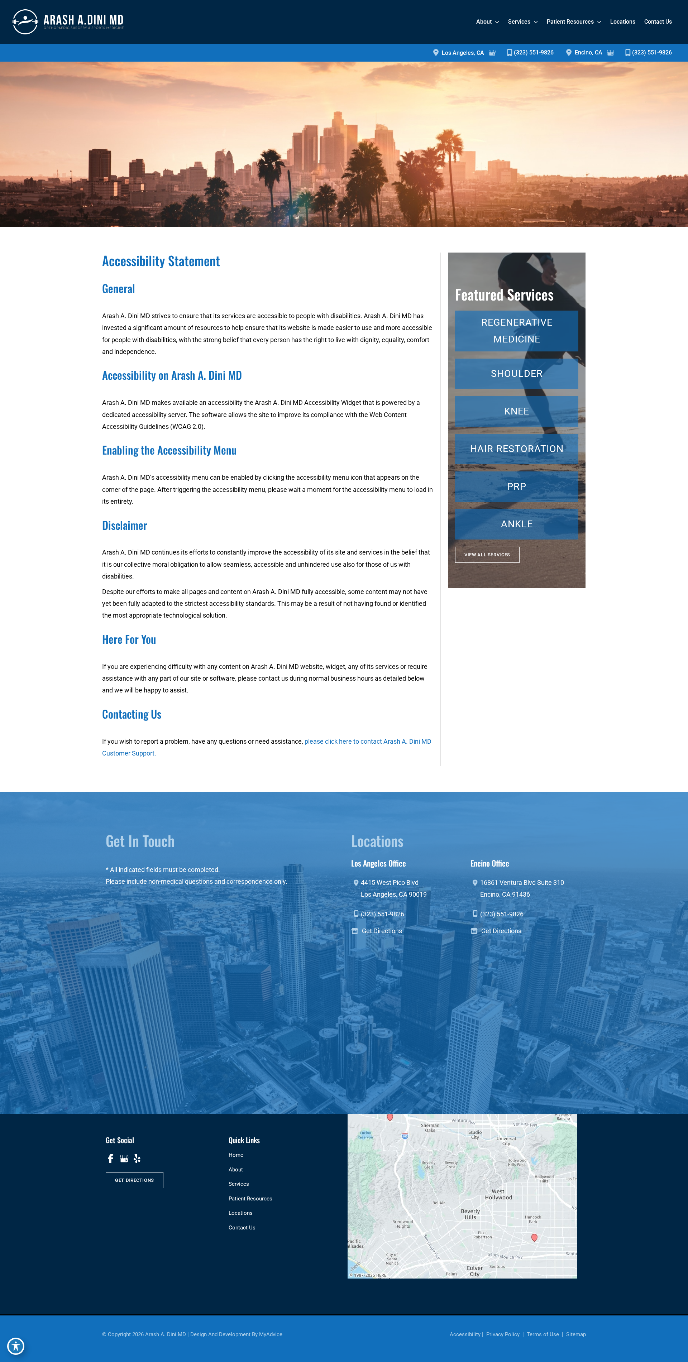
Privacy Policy (503, 1334)
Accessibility (465, 1334)
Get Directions (382, 931)
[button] (487, 555)
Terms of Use (542, 1334)
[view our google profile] (124, 1158)
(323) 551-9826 (534, 52)
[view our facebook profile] (110, 1158)
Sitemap (575, 1334)
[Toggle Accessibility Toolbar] (15, 1346)
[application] (495, 21)
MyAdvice (270, 1334)
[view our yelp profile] (137, 1158)
